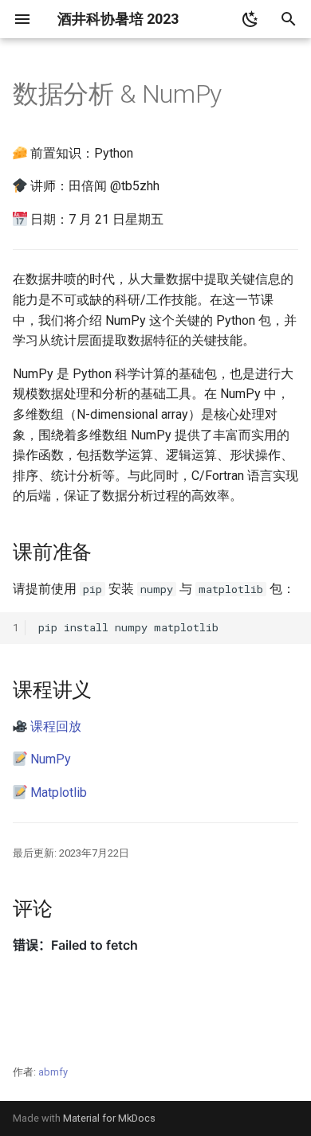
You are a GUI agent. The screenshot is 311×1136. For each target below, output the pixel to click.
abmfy (53, 1072)
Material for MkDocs (109, 1118)
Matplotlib (58, 792)
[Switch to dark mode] (250, 19)
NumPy (50, 759)
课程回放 (55, 726)
